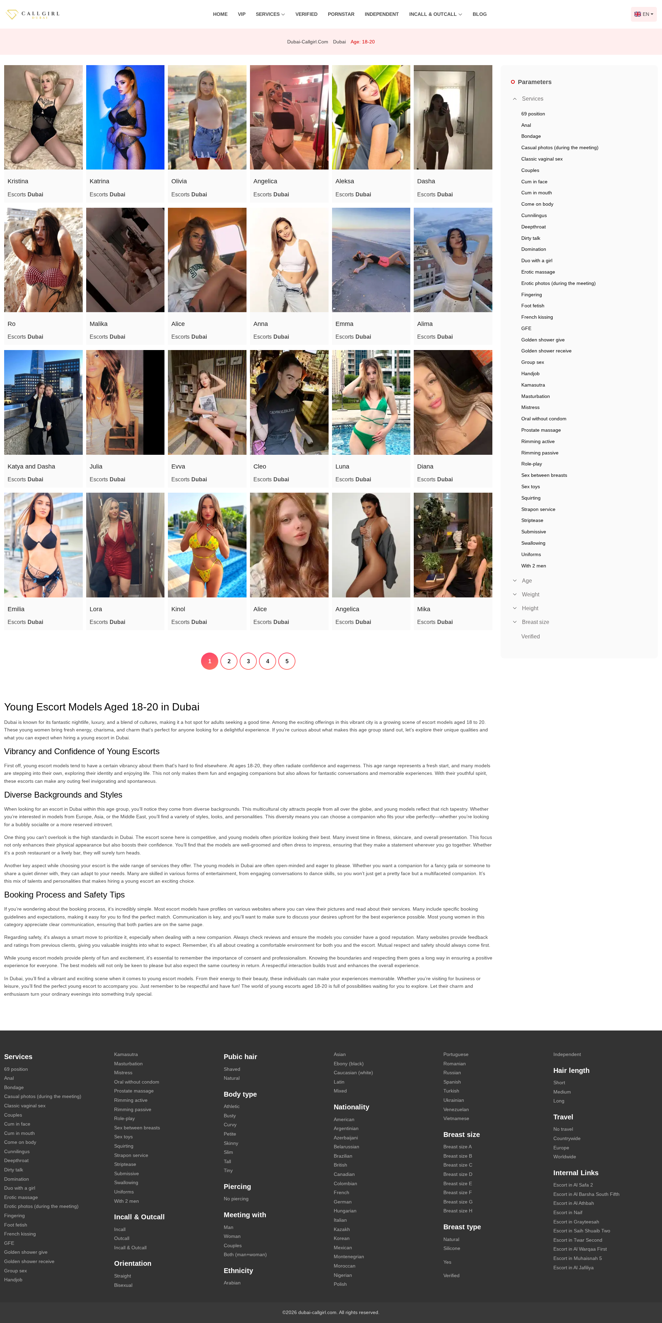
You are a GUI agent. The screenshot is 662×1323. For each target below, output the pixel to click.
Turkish (451, 1091)
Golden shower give (26, 1252)
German (343, 1201)
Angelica (265, 181)
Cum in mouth (19, 1133)
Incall (120, 1229)
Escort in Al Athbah (573, 1203)
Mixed (340, 1091)
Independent (382, 14)
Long (558, 1101)
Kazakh (342, 1229)
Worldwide (564, 1156)
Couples (13, 1115)
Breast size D (457, 1174)
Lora (96, 609)
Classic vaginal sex (25, 1105)
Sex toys (123, 1136)
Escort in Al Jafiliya (573, 1267)
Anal (9, 1078)
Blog (480, 14)
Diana (425, 466)
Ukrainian (453, 1100)
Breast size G (458, 1201)
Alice (178, 323)
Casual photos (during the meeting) (42, 1096)
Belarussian (346, 1146)
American (344, 1119)
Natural (232, 1078)
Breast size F (457, 1192)
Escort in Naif (567, 1212)
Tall (227, 1161)
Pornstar (341, 14)
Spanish (452, 1082)
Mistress (123, 1072)
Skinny (231, 1143)
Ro (12, 323)
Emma (344, 323)
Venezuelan (456, 1109)
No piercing (236, 1198)
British (340, 1165)
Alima (425, 323)
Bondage (14, 1087)
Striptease (125, 1164)
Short (559, 1082)
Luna (342, 466)
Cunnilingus (17, 1151)
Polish (340, 1284)
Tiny (228, 1170)
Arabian (232, 1282)
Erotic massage (21, 1197)
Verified (306, 14)
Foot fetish (15, 1225)
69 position (16, 1069)
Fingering (14, 1215)
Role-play (124, 1118)
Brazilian (343, 1156)
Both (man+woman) (245, 1254)
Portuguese (456, 1054)
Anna (260, 323)
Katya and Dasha (31, 466)
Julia (96, 466)
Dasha (426, 181)
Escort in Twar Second (577, 1240)
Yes (447, 1262)
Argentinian (346, 1128)
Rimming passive (132, 1109)
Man (228, 1227)
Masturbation (128, 1063)
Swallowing (126, 1182)
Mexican (343, 1247)
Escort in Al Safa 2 (573, 1185)
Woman (232, 1236)
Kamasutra (126, 1054)
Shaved (232, 1069)
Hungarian (345, 1210)
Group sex (15, 1270)
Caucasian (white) (353, 1072)
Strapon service (131, 1155)
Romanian (454, 1063)
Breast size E (457, 1183)
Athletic (232, 1106)
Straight (122, 1276)
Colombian (345, 1183)
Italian (340, 1220)
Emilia (16, 609)
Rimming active (131, 1100)
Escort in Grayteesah (576, 1221)
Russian (452, 1072)
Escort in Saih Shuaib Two (581, 1230)
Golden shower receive (29, 1261)
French (341, 1192)
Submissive (126, 1173)
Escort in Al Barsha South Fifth (586, 1194)
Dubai (339, 41)
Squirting (123, 1146)
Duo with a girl (19, 1188)
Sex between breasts (137, 1127)
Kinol (178, 609)
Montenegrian (349, 1256)
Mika (423, 609)
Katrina (99, 181)
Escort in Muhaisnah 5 (577, 1258)
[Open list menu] (515, 580)
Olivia (179, 181)
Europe (561, 1147)
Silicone (451, 1248)
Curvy (230, 1124)
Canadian (344, 1174)
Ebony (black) (349, 1063)
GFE (9, 1243)
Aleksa (344, 181)
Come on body (20, 1142)
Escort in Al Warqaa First (580, 1249)
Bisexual (123, 1285)
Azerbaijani (346, 1137)
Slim (228, 1152)
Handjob (13, 1279)
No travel (563, 1129)
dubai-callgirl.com (307, 41)
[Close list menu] (515, 98)
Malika (99, 323)
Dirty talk (13, 1169)
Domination (16, 1179)
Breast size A (457, 1146)
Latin (339, 1082)
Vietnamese (456, 1118)
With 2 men (126, 1201)
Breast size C (457, 1165)
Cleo (259, 466)
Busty (230, 1115)
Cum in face (17, 1124)
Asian (340, 1054)
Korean (342, 1238)
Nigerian (343, 1275)
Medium (562, 1092)
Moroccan (344, 1266)
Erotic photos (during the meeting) (41, 1206)
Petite (230, 1134)
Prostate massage (134, 1091)
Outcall (121, 1238)
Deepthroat (16, 1160)
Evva (178, 466)
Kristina (18, 181)
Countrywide (567, 1138)
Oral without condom (136, 1082)
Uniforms (124, 1191)
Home (220, 14)
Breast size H (457, 1210)
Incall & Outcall (130, 1247)
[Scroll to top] (646, 1293)
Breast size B (457, 1156)
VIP (241, 14)
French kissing (20, 1234)
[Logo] (39, 14)
